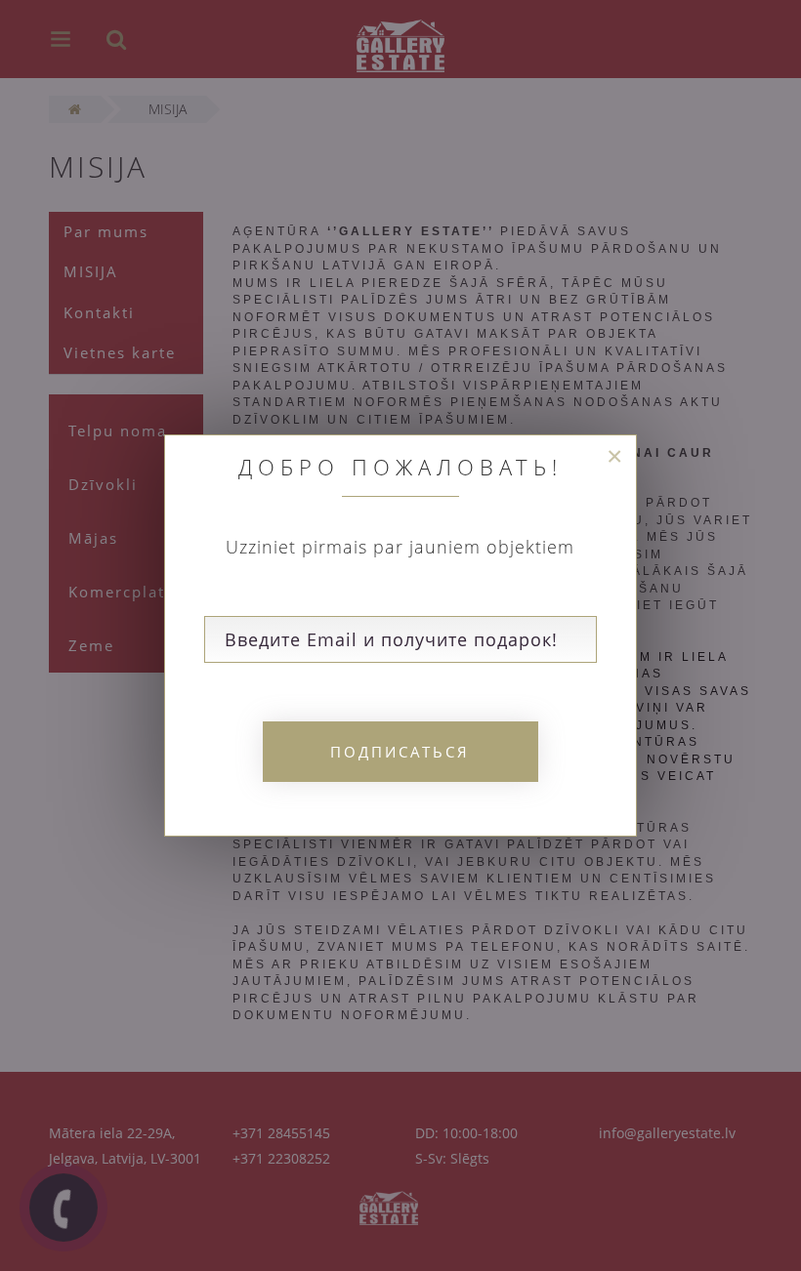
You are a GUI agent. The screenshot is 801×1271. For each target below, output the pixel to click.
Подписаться (400, 751)
